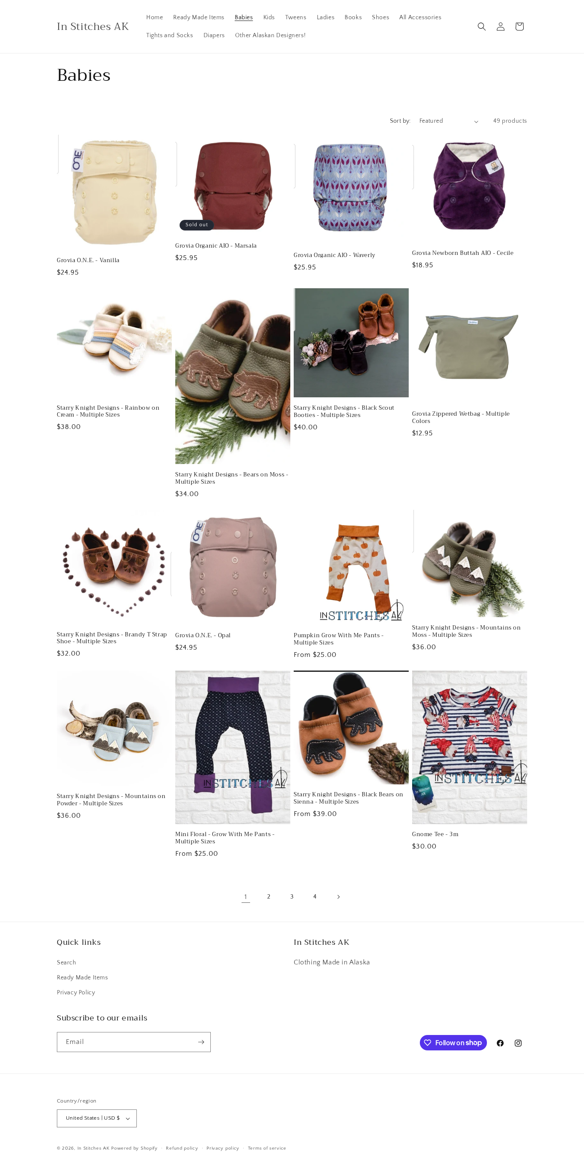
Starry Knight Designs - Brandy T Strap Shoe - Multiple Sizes (112, 638)
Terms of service (267, 1148)
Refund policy (182, 1148)
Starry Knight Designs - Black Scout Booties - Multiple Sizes (344, 412)
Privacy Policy (76, 992)
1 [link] (246, 897)
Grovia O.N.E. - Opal (203, 635)
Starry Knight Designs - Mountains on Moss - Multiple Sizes (466, 631)
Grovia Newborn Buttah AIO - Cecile (462, 253)
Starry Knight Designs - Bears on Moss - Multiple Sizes (231, 478)
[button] (481, 26)
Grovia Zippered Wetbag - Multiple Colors (461, 418)
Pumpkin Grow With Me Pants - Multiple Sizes (339, 639)
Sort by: (400, 121)
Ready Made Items (82, 977)
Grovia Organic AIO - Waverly (334, 255)
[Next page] (338, 896)
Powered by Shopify (134, 1148)
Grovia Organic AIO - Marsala (216, 246)
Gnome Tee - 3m (435, 834)
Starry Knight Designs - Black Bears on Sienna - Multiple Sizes (349, 798)
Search (67, 962)
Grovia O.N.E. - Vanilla (88, 260)
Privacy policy (222, 1148)
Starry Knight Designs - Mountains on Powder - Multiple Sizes (111, 800)
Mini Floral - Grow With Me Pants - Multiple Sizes (224, 838)
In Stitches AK (93, 1148)
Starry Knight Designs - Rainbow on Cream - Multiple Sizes (108, 412)
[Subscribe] (201, 1042)
